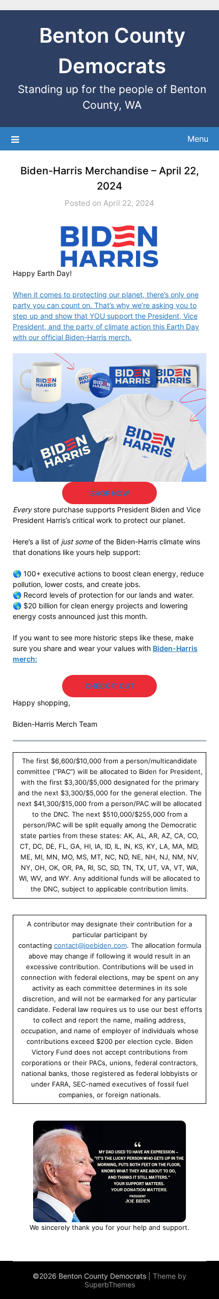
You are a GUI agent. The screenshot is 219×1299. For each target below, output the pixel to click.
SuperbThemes (110, 1284)
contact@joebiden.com (90, 945)
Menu (197, 139)
